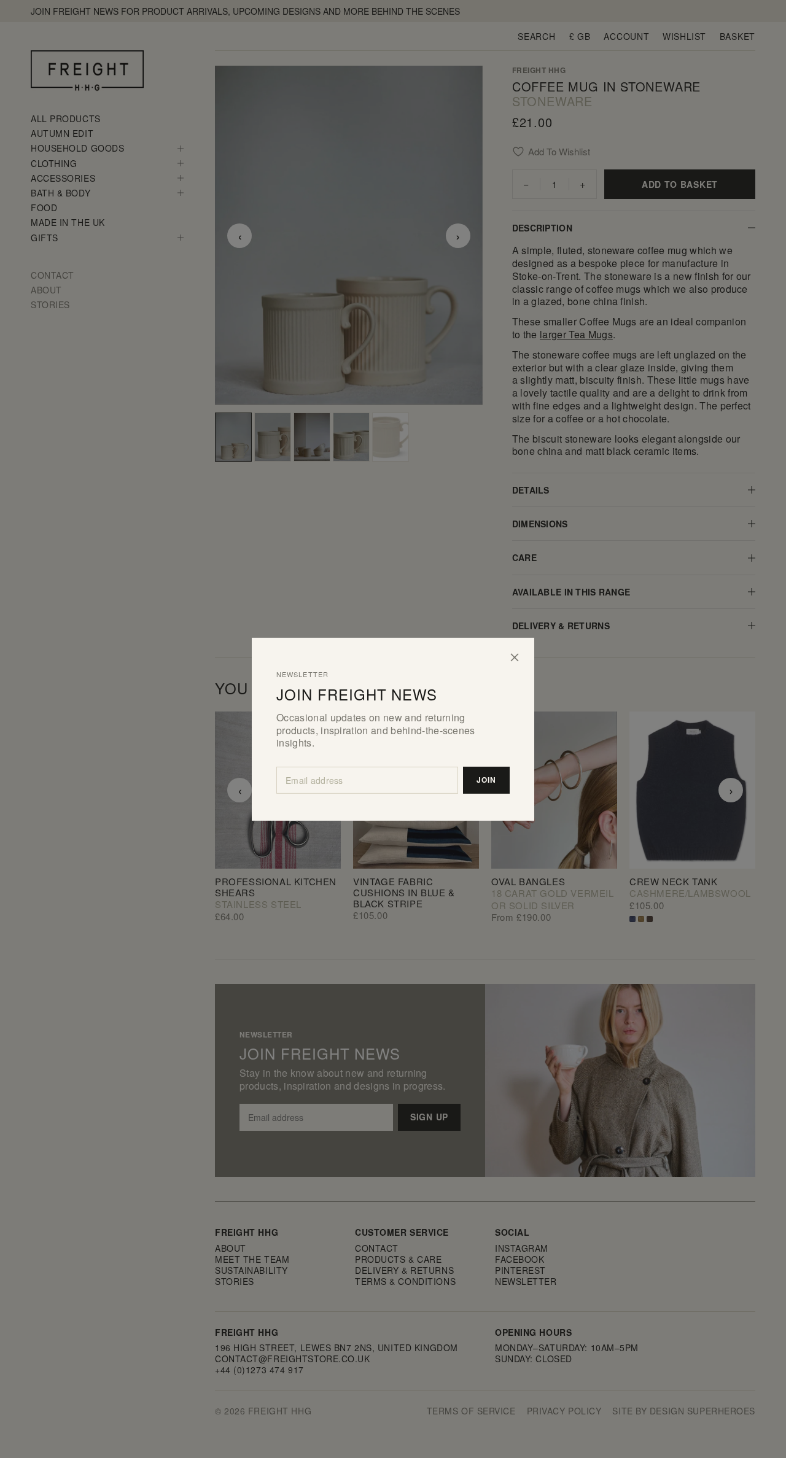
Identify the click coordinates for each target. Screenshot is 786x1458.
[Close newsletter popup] (514, 656)
